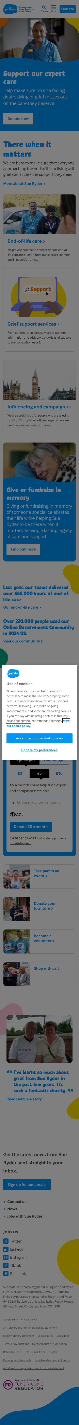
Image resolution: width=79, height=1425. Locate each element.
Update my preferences (39, 750)
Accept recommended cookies (39, 738)
